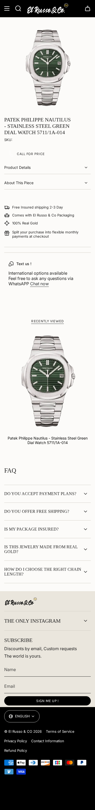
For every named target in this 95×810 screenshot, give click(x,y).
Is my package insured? (31, 529)
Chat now (39, 283)
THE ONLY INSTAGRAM (32, 621)
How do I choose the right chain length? (42, 571)
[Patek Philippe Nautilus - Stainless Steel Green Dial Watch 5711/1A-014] (47, 381)
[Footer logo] (20, 601)
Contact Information (47, 741)
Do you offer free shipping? (36, 511)
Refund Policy (15, 750)
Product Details (17, 167)
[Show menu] (7, 8)
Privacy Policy (15, 741)
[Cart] (87, 8)
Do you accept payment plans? (40, 493)
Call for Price (31, 154)
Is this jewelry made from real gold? (41, 549)
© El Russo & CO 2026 (23, 731)
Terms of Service (60, 731)
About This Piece (19, 182)
